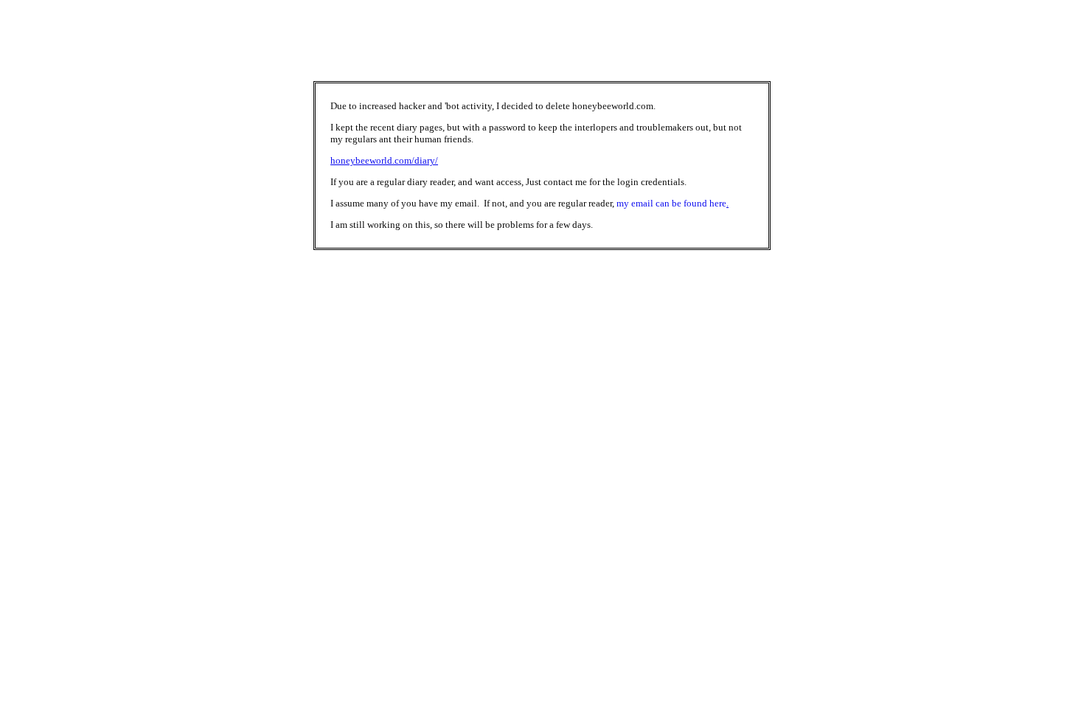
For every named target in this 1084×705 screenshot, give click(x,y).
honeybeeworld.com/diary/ (384, 160)
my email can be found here (671, 203)
